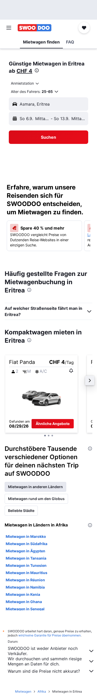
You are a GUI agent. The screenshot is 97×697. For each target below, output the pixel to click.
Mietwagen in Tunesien (26, 565)
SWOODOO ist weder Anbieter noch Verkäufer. (43, 651)
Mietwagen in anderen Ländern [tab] (35, 487)
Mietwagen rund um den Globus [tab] (36, 498)
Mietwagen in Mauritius (26, 572)
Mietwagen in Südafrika (26, 543)
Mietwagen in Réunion (25, 580)
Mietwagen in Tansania (26, 558)
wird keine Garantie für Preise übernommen (49, 635)
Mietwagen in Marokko (26, 536)
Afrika (42, 691)
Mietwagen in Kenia (23, 594)
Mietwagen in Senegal (25, 609)
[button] (8, 27)
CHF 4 (24, 71)
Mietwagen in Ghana (24, 601)
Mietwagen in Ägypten (25, 551)
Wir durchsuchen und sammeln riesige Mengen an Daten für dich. (45, 661)
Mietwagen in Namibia (25, 587)
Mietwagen (23, 691)
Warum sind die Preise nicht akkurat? (44, 671)
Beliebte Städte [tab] (21, 510)
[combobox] (25, 83)
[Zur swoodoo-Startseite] (34, 27)
